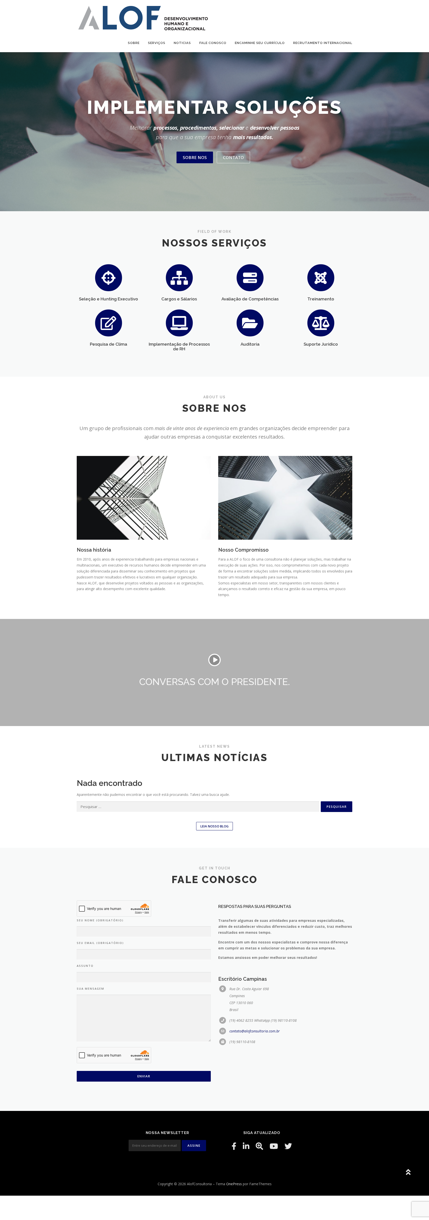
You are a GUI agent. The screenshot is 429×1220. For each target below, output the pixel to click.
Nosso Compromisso (243, 550)
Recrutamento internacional (322, 43)
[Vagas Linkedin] (259, 1146)
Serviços (156, 43)
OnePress (234, 1183)
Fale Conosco (212, 43)
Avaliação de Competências (250, 298)
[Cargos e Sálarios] (179, 277)
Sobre (134, 43)
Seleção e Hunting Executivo (108, 298)
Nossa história (94, 550)
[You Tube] (274, 1146)
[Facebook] (234, 1146)
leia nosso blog (214, 826)
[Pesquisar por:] (198, 806)
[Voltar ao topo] (408, 1172)
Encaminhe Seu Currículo (260, 43)
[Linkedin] (246, 1146)
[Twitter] (288, 1146)
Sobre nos (195, 157)
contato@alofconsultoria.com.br (254, 1031)
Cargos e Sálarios (179, 298)
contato (233, 157)
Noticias (182, 43)
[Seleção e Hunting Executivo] (108, 277)
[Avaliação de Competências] (250, 277)
